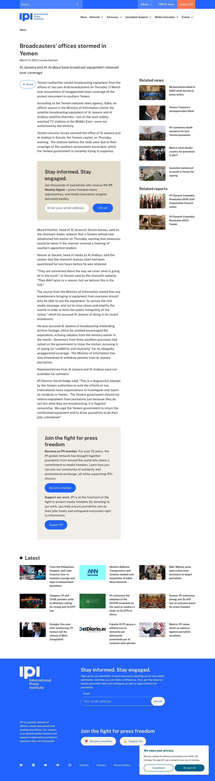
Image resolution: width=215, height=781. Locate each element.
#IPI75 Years (166, 4)
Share (29, 84)
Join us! (103, 207)
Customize (158, 767)
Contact (101, 765)
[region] (174, 760)
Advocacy (112, 17)
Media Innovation (165, 17)
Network (95, 17)
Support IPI (186, 4)
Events (186, 17)
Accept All (189, 767)
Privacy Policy (122, 765)
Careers (84, 765)
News (83, 17)
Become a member (60, 487)
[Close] (206, 747)
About (144, 4)
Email (86, 693)
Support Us (133, 741)
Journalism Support (136, 17)
